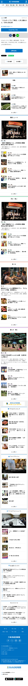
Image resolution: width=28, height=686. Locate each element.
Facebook (8, 640)
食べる (7, 5)
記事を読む (14, 50)
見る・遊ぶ (12, 5)
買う (17, 5)
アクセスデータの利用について (8, 650)
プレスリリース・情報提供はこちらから (10, 648)
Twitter (12, 640)
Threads (19, 640)
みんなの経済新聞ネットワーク (14, 668)
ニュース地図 (4, 17)
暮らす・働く (21, 5)
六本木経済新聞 (14, 2)
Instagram (15, 640)
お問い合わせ (4, 652)
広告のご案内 (4, 653)
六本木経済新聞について (7, 646)
